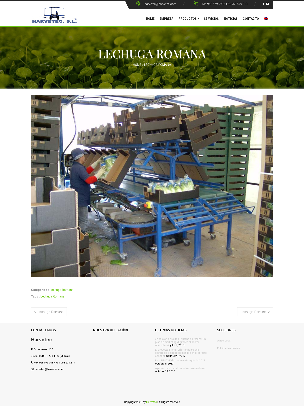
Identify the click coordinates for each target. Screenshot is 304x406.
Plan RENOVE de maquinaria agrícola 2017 (180, 360)
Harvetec (151, 402)
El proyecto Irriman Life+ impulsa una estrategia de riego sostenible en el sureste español (181, 352)
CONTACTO (251, 18)
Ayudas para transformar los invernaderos (180, 368)
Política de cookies (228, 348)
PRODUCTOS (187, 18)
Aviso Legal (224, 340)
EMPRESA (166, 18)
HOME (150, 18)
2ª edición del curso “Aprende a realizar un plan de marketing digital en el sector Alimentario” (180, 342)
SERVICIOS (211, 18)
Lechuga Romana (61, 290)
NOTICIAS (231, 18)
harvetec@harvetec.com (160, 4)
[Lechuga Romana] (152, 186)
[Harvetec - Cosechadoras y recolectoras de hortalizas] (54, 18)
